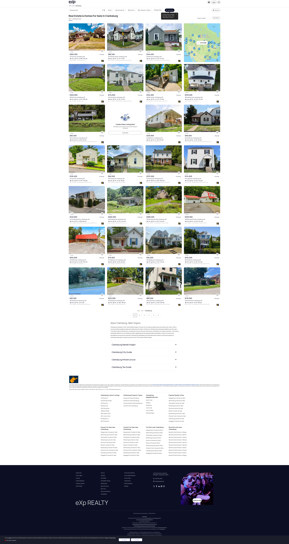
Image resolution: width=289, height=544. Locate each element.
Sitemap (126, 486)
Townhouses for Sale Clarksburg (132, 403)
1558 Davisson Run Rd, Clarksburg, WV (195, 219)
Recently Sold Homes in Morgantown (178, 432)
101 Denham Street (106, 400)
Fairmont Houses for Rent (153, 440)
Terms (106, 537)
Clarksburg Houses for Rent (154, 450)
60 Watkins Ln (105, 418)
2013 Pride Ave (105, 421)
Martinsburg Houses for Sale (109, 435)
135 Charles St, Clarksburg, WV (116, 178)
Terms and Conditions (129, 472)
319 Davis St (104, 403)
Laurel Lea (149, 408)
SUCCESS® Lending (105, 480)
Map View (217, 10)
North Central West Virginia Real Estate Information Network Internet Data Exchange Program (176, 384)
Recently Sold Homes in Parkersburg (178, 447)
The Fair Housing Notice (162, 527)
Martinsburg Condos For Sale (131, 435)
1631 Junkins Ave (105, 416)
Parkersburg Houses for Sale (109, 447)
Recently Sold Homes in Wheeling (178, 440)
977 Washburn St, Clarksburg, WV (117, 260)
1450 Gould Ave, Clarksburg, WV (116, 97)
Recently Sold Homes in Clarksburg (178, 453)
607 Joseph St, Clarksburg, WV (193, 178)
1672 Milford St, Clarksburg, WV (78, 300)
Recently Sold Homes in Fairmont (178, 442)
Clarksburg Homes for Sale (176, 418)
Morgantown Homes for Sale (177, 398)
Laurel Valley (149, 410)
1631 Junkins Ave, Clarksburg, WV (78, 138)
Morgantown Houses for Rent (154, 430)
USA (138, 311)
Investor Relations (80, 480)
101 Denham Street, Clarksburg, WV (117, 56)
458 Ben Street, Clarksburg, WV (154, 97)
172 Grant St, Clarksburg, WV (77, 56)
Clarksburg (148, 311)
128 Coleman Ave (105, 413)
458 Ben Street (105, 411)
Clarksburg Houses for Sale (108, 453)
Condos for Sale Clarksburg (131, 400)
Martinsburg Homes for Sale (177, 400)
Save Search (216, 18)
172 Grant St (104, 398)
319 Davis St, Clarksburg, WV (154, 56)
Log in (213, 2)
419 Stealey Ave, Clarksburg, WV (155, 260)
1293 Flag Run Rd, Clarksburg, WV (117, 219)
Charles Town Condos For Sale (132, 450)
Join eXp (78, 478)
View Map (203, 43)
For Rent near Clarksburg (130, 406)
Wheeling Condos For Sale (131, 440)
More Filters (170, 10)
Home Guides (79, 486)
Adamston (149, 405)
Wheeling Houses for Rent (153, 438)
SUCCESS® (103, 478)
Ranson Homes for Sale (175, 411)
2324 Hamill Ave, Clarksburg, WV (155, 300)
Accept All (124, 539)
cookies (9, 537)
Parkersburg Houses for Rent (154, 445)
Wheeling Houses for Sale (108, 440)
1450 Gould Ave (105, 408)
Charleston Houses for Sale (109, 437)
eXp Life (103, 472)
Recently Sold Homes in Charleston (178, 437)
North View (149, 400)
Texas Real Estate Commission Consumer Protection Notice (144, 526)
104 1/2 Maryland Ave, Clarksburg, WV (80, 219)
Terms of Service (156, 518)
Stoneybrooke (150, 413)
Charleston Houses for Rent (154, 435)
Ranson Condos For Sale (130, 445)
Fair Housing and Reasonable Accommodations (144, 519)
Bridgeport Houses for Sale (108, 455)
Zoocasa (103, 475)
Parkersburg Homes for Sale (177, 413)
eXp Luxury (103, 488)
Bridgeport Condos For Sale (131, 455)
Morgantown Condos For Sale (131, 432)
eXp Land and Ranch (106, 491)
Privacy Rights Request (129, 475)
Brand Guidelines (128, 483)
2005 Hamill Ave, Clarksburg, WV (193, 300)
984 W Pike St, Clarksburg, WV (193, 260)
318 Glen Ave (104, 406)
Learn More (162, 529)
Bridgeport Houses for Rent (154, 453)
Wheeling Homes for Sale (176, 406)
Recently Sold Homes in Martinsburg (178, 435)
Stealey (148, 403)
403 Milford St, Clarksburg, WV (78, 260)
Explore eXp (78, 472)
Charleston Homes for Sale (176, 403)
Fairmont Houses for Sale (108, 442)
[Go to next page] (158, 315)
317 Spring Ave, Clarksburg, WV (154, 178)
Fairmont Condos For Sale (130, 442)
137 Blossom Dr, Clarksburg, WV (116, 300)
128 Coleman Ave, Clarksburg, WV (194, 97)
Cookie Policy (127, 480)
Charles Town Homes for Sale (177, 416)
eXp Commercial (105, 486)
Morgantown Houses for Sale (109, 432)
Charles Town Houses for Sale (109, 450)
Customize (136, 539)
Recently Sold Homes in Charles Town (178, 450)
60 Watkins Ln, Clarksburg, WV (154, 138)
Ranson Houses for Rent (153, 443)
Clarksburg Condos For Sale (131, 453)
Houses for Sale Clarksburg (131, 398)
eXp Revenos (104, 483)
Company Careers (80, 483)
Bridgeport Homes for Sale (176, 421)
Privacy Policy (127, 478)
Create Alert (125, 132)
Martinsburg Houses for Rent (154, 433)
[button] (145, 344)
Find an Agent (79, 475)
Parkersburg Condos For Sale (131, 447)
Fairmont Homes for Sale (176, 408)
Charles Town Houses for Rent (155, 448)
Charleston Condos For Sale (131, 437)
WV (142, 311)
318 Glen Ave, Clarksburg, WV (77, 97)
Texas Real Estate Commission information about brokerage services (144, 524)
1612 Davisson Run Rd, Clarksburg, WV (156, 219)
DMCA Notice (144, 516)
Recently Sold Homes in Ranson (178, 445)
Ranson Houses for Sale (108, 445)
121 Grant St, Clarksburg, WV (77, 178)
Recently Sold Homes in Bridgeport (178, 455)
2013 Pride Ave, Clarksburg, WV (193, 138)
